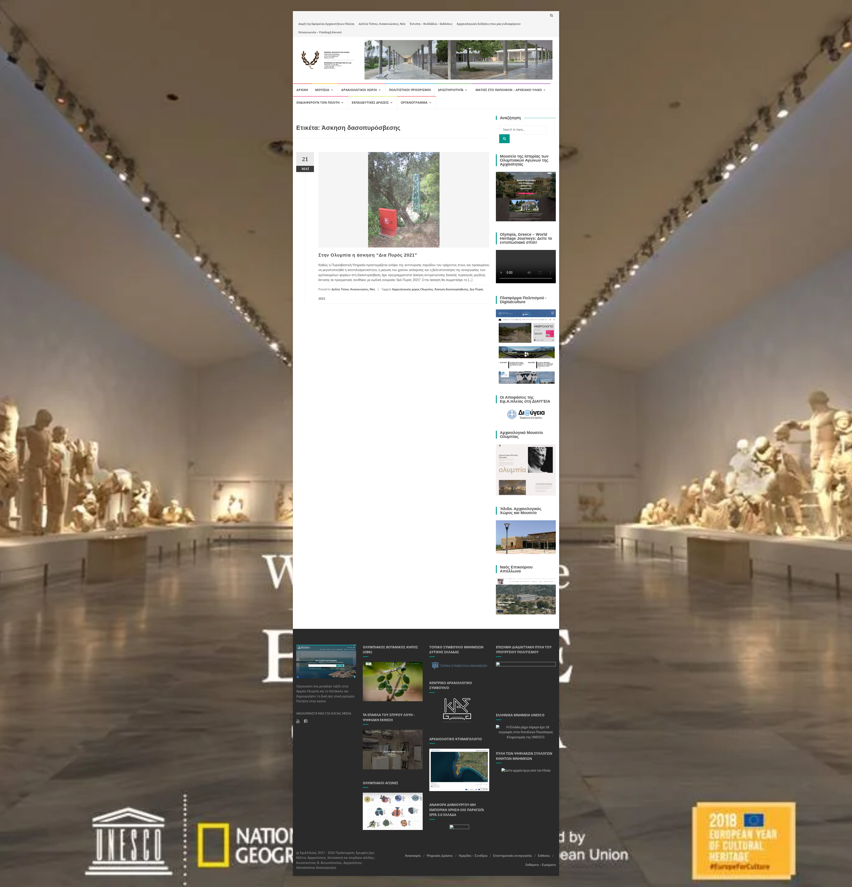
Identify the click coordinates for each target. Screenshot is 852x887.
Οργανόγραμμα (414, 102)
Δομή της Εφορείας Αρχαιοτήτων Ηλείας (326, 24)
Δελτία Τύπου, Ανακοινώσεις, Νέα (382, 24)
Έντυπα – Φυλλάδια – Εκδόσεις (431, 24)
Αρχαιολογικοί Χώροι (359, 90)
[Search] (504, 138)
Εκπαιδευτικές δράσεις (370, 102)
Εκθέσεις (544, 855)
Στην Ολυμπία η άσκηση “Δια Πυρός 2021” (367, 255)
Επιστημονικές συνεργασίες (512, 855)
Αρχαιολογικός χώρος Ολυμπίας (412, 289)
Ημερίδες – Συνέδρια (473, 855)
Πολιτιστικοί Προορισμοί (410, 90)
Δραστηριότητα (450, 90)
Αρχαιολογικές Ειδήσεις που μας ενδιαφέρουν (489, 24)
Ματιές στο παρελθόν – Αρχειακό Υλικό (508, 90)
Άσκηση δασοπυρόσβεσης (451, 289)
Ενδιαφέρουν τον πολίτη (318, 102)
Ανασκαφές (413, 855)
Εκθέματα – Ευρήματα (540, 865)
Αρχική (302, 90)
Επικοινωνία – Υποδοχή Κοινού (320, 32)
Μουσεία (322, 90)
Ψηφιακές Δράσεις (440, 855)
